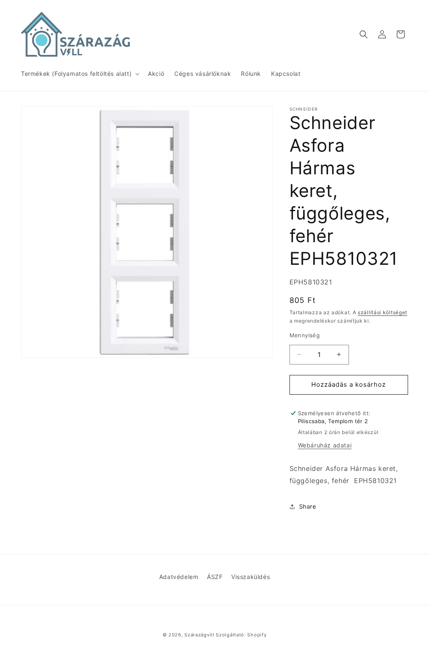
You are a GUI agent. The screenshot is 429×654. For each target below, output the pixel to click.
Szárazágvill (199, 635)
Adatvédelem (179, 576)
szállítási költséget (382, 312)
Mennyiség (304, 335)
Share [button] (307, 506)
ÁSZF (214, 576)
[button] (79, 74)
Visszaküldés (250, 576)
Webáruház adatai (325, 445)
